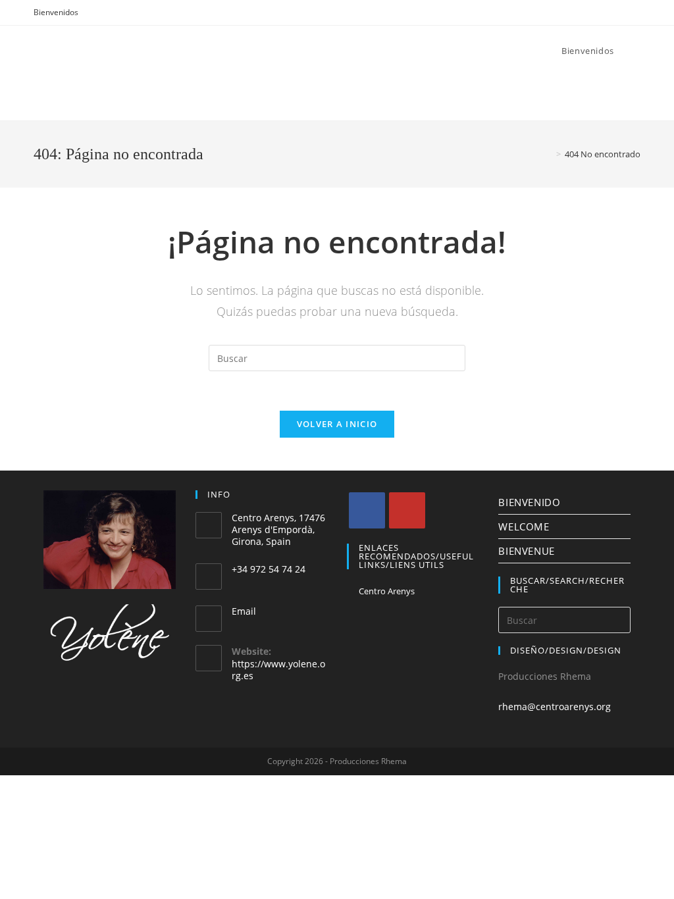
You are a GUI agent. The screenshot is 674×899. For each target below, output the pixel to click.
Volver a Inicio (337, 424)
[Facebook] (367, 510)
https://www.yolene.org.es (278, 669)
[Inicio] (549, 154)
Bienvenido (529, 502)
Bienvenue (526, 550)
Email (244, 611)
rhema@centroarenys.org (554, 706)
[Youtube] (407, 510)
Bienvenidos (56, 12)
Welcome (523, 526)
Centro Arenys (387, 591)
